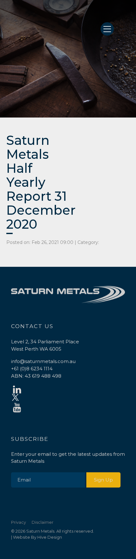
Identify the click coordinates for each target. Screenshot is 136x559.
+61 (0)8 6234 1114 (32, 369)
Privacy (18, 522)
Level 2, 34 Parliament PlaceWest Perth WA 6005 (45, 345)
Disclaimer (42, 522)
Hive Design (49, 537)
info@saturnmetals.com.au (43, 361)
